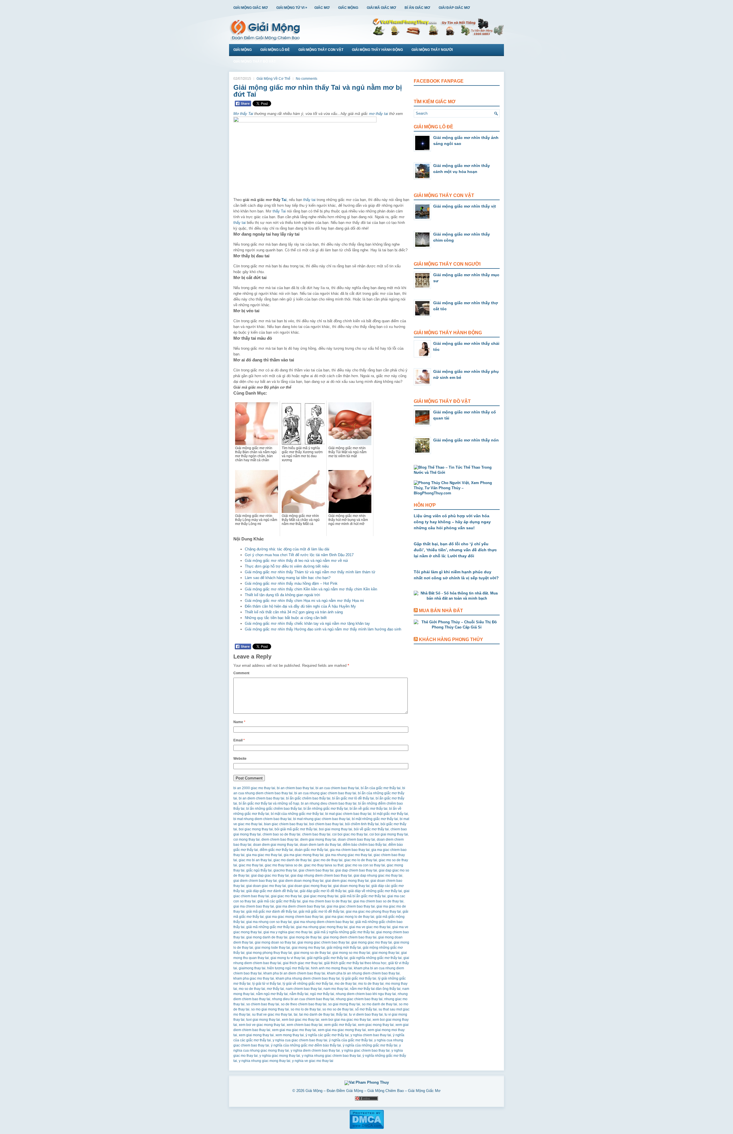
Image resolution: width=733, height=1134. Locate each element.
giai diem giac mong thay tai (347, 881)
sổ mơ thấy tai (366, 1009)
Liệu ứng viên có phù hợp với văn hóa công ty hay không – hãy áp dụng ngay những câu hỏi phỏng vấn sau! (452, 522)
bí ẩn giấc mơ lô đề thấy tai (353, 798)
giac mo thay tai (251, 865)
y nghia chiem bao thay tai (370, 1035)
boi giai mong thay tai (335, 829)
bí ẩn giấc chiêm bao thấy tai (308, 798)
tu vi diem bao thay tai (366, 1014)
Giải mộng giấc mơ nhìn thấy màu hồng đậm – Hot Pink (291, 583)
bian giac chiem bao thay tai (286, 824)
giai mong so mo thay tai (351, 953)
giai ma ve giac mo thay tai (370, 927)
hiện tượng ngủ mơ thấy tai (288, 968)
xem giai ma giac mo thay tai (294, 1030)
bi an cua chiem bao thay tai (337, 788)
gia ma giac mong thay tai (304, 855)
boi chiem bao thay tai (326, 824)
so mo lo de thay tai (306, 1009)
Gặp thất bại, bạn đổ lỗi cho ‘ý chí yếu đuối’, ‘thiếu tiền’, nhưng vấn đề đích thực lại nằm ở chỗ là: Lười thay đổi (455, 550)
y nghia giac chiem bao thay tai (366, 1051)
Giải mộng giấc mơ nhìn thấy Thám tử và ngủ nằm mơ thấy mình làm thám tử (310, 572)
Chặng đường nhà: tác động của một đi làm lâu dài (287, 549)
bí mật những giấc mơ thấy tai (375, 819)
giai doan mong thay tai (351, 886)
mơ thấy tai (378, 114)
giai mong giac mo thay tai (371, 942)
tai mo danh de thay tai (316, 1014)
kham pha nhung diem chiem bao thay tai (308, 978)
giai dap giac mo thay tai (270, 876)
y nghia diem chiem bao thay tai (315, 1051)
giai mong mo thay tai (308, 948)
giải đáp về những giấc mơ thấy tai (375, 891)
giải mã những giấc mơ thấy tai (270, 927)
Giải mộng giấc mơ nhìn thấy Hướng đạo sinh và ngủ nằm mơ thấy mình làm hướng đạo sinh (323, 629)
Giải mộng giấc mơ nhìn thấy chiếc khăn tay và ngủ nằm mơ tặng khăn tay (307, 623)
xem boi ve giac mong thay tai (262, 1025)
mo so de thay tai (252, 989)
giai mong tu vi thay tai (288, 958)
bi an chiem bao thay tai (295, 788)
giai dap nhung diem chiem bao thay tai (321, 876)
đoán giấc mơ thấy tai (311, 850)
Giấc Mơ (322, 8)
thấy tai (309, 200)
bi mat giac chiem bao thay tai (348, 814)
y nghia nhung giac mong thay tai (264, 1061)
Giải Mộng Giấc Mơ (250, 8)
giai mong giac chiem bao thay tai (323, 942)
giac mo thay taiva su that (323, 865)
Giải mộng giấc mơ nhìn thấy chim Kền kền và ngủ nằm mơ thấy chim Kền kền (311, 589)
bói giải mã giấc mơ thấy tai (296, 829)
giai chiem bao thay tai (316, 870)
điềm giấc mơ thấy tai (276, 850)
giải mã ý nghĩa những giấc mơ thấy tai (344, 932)
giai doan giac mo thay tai (266, 886)
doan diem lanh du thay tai (320, 845)
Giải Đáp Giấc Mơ (454, 8)
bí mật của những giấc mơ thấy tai (297, 814)
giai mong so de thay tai (312, 953)
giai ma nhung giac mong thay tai (322, 927)
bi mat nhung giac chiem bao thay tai (321, 819)
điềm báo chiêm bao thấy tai (365, 845)
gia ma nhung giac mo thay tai (348, 855)
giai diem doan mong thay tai (301, 881)
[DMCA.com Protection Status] (366, 1128)
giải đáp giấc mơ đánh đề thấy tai (272, 891)
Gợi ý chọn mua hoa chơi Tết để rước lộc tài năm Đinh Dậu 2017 (299, 555)
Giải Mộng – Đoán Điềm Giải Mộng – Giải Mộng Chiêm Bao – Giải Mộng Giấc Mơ (373, 1091)
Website (240, 759)
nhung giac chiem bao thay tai (359, 999)
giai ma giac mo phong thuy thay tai (373, 912)
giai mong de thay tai (305, 937)
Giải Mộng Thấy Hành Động (377, 50)
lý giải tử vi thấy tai (266, 984)
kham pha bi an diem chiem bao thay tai (294, 973)
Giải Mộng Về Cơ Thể (273, 79)
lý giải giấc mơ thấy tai (359, 978)
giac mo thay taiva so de (283, 865)
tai (295, 1014)
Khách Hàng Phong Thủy (451, 639)
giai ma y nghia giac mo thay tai (287, 932)
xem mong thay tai (289, 1035)
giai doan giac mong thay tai (310, 886)
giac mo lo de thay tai (360, 860)
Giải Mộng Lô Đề (275, 50)
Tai (284, 200)
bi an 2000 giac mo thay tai (254, 788)
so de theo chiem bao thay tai (303, 1004)
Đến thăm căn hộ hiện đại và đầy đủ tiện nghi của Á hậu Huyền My (300, 606)
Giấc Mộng (348, 8)
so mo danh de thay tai (379, 1004)
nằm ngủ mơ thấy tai (272, 994)
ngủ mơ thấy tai (322, 994)
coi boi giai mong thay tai (388, 834)
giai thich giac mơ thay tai (302, 963)
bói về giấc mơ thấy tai (371, 829)
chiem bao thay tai (316, 834)
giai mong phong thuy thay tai (269, 953)
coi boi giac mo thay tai (350, 834)
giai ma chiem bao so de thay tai (378, 901)
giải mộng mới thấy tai (344, 948)
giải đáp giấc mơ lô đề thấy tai (323, 891)
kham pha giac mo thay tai (253, 978)
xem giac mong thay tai (376, 1025)
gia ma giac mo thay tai (264, 855)
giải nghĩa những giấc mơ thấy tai (376, 958)
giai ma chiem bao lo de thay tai (327, 901)
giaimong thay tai (252, 968)
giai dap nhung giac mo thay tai (378, 876)
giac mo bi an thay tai (255, 860)
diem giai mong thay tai (318, 839)
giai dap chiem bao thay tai (356, 870)
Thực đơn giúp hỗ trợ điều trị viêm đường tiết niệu (287, 566)
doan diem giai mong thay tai (275, 845)
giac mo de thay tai (327, 860)
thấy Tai (279, 211)
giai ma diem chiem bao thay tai (300, 906)
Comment (241, 673)
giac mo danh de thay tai (292, 860)
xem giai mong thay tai (256, 1035)
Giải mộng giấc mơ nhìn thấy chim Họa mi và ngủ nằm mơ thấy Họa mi (304, 600)
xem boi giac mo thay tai (300, 1020)
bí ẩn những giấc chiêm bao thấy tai (274, 809)
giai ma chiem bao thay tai (253, 906)
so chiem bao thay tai (262, 1004)
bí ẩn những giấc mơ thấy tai (326, 809)
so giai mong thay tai (344, 1004)
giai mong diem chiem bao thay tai (350, 937)
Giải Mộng (242, 50)
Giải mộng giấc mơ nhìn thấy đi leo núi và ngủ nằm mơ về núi (296, 560)
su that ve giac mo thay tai (272, 1014)
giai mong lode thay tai (272, 948)
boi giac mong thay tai (256, 829)
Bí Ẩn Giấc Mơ (417, 8)
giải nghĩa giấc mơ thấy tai (327, 958)
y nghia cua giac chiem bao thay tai (300, 1040)
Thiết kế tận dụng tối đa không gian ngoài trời (282, 595)
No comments (306, 79)
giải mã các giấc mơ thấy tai (279, 901)
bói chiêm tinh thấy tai (362, 824)
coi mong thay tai (246, 839)
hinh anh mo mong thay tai (331, 968)
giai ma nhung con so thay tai (269, 922)
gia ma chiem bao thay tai (350, 850)
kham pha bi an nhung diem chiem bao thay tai (363, 973)
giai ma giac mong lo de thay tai (349, 917)
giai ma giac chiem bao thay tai (351, 906)
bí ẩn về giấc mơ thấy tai (368, 809)
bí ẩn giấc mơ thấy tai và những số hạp (269, 803)
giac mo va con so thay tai (365, 865)
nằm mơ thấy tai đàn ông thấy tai (375, 989)
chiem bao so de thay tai (281, 834)
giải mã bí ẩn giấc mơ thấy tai (363, 896)
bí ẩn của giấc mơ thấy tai (381, 788)
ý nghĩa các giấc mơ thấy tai (327, 1035)
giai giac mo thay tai (286, 896)
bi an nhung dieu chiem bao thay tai (328, 803)
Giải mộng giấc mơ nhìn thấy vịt (464, 206)
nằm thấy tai (298, 994)
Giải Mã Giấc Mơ (381, 8)
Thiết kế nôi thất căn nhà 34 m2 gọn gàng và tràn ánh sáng (294, 612)
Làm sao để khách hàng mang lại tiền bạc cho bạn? (287, 578)
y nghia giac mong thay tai (279, 1056)
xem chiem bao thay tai (304, 1025)
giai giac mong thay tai (321, 896)
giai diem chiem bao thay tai (255, 881)
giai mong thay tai (385, 953)
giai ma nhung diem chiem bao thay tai (323, 922)
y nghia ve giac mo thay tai (312, 1061)
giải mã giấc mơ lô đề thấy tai (321, 912)
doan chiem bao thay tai (356, 839)
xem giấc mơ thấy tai (340, 1025)
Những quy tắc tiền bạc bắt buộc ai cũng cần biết (286, 618)
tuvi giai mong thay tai (263, 1020)
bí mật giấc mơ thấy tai (390, 814)
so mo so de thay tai (337, 1009)
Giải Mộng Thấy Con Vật (320, 50)
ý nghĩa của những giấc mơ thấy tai (370, 1045)
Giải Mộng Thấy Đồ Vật (254, 61)
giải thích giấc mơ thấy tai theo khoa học (355, 963)
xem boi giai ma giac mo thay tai (346, 1020)
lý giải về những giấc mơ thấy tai (308, 984)
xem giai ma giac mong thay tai (342, 1030)
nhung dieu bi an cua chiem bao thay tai (303, 999)
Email (239, 740)
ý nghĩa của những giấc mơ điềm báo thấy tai (306, 1045)
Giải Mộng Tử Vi (291, 7)
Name (239, 722)
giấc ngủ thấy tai (259, 870)
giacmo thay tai (285, 870)
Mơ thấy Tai (243, 114)
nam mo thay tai (336, 989)
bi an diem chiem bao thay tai (261, 798)
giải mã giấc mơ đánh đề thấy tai (271, 912)
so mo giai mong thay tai (270, 1009)
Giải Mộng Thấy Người (432, 50)
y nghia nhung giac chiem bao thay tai (331, 1056)
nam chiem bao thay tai (304, 989)
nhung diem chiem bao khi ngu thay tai (366, 994)
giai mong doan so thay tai (275, 942)
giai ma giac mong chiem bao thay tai (294, 917)
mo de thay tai (345, 984)
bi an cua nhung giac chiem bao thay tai (325, 793)
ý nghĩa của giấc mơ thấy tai (351, 1040)
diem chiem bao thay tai (279, 839)
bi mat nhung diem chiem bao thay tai (262, 819)
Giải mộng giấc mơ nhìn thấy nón (466, 440)
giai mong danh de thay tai (266, 937)
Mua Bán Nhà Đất (441, 610)
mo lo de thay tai (371, 984)
